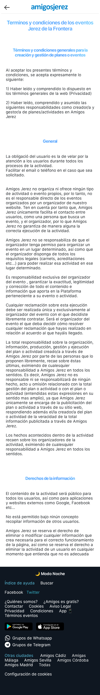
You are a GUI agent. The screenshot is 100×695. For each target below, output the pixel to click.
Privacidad (14, 611)
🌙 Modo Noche (50, 573)
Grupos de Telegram (31, 644)
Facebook (14, 592)
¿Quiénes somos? (21, 601)
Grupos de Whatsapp (32, 638)
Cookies (36, 606)
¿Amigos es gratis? (61, 601)
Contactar (14, 606)
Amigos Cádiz (53, 655)
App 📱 (66, 611)
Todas (44, 664)
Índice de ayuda (20, 583)
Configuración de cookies (28, 674)
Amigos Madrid (19, 664)
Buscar (46, 583)
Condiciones (41, 611)
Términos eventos (21, 615)
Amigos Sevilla (37, 660)
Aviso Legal (60, 606)
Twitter (33, 592)
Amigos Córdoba (73, 660)
